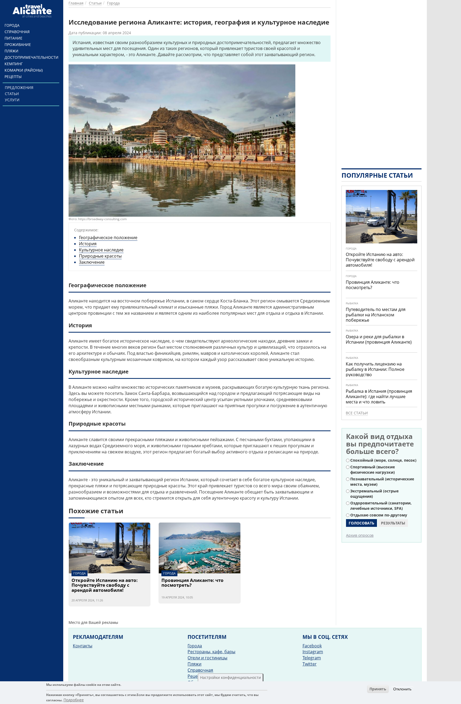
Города (12, 25)
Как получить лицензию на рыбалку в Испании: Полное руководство (375, 369)
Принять (377, 688)
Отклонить (402, 689)
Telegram (312, 658)
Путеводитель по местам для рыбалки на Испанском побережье (376, 314)
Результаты (393, 523)
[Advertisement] (381, 80)
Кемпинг (14, 63)
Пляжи (11, 50)
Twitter (310, 664)
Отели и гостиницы (207, 658)
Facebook (312, 646)
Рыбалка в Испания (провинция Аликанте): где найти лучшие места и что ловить (379, 396)
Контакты (82, 646)
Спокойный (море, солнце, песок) (383, 460)
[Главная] (33, 10)
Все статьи (357, 412)
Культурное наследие (101, 250)
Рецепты (13, 76)
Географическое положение (108, 237)
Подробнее (73, 699)
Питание (13, 38)
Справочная (17, 31)
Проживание (18, 44)
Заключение (92, 262)
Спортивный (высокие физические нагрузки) (372, 469)
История (88, 244)
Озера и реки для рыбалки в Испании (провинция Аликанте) (379, 339)
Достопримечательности (31, 57)
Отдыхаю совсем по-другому (378, 515)
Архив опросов (359, 535)
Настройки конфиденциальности (230, 677)
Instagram (313, 652)
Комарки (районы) (24, 70)
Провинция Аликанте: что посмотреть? (192, 583)
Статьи (12, 93)
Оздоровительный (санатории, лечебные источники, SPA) (381, 505)
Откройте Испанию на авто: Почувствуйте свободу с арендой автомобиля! (104, 585)
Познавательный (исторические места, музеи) (382, 481)
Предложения (19, 87)
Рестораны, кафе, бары (211, 652)
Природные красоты (100, 256)
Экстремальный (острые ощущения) (374, 493)
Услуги (12, 99)
